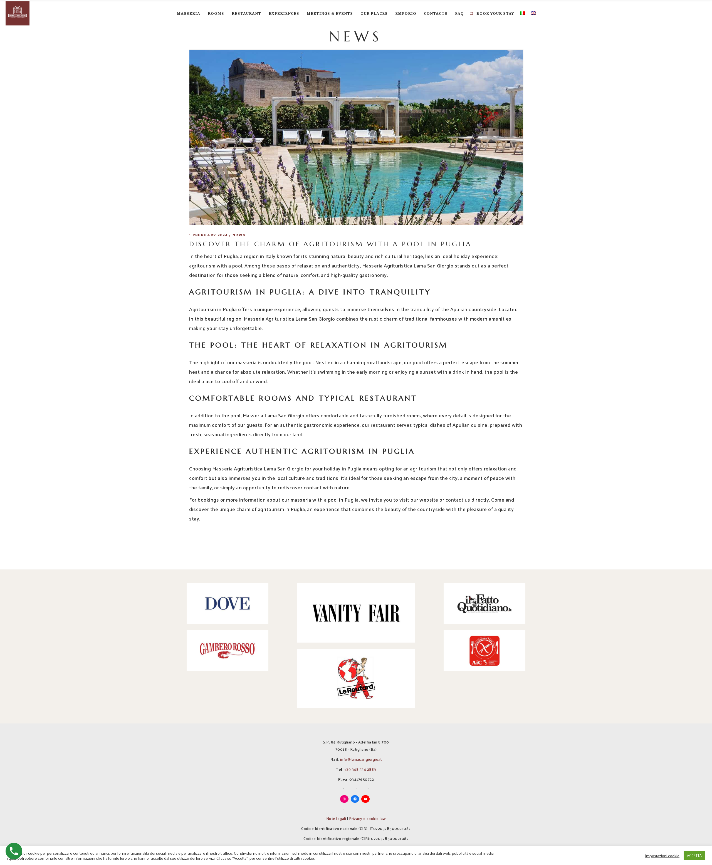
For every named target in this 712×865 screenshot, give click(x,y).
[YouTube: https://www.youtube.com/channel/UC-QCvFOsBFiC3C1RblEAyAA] (365, 799)
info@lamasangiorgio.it (361, 759)
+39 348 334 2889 (360, 769)
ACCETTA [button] (694, 855)
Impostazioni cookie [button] (662, 855)
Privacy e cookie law (367, 818)
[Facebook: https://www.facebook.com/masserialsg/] (355, 799)
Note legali (336, 818)
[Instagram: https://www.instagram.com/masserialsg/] (344, 799)
